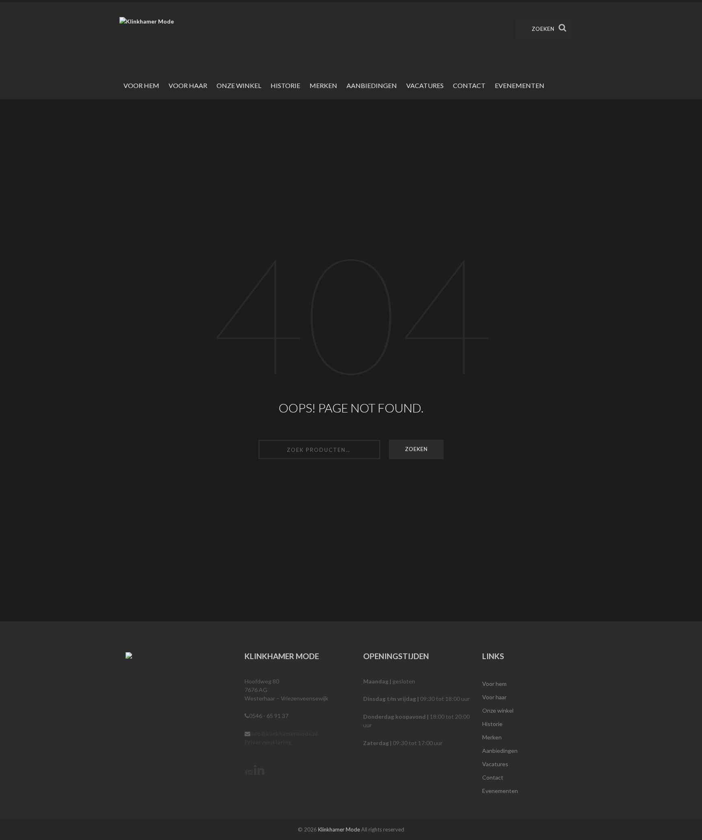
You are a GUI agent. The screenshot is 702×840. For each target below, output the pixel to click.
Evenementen (519, 85)
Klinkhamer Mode (339, 829)
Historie (285, 85)
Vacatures (425, 85)
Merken (323, 85)
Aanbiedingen (372, 85)
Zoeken (543, 29)
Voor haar (188, 85)
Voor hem (141, 85)
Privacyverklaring (268, 742)
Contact (469, 85)
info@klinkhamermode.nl (284, 733)
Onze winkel (239, 85)
